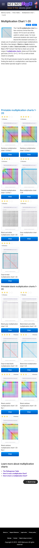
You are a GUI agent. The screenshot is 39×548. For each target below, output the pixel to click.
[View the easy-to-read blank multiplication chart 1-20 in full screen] (10, 349)
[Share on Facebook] (34, 25)
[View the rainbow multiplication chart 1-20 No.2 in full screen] (10, 134)
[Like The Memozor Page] (28, 25)
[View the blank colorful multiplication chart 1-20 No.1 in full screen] (10, 389)
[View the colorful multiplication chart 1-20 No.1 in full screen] (10, 176)
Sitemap (9, 538)
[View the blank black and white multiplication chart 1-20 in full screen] (29, 309)
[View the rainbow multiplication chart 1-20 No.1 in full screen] (29, 134)
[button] (3, 4)
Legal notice (24, 532)
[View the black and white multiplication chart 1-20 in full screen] (10, 218)
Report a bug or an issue (25, 538)
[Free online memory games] (20, 5)
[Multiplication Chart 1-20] (6, 32)
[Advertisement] (19, 86)
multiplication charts (14, 51)
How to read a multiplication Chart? (15, 473)
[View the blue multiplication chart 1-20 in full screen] (29, 176)
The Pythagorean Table (11, 471)
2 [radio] (3, 117)
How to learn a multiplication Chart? (15, 476)
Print (10, 155)
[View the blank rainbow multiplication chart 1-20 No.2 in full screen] (10, 431)
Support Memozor (14, 532)
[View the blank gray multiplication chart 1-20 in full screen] (10, 309)
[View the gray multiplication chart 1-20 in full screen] (29, 218)
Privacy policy (32, 532)
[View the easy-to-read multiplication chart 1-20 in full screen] (10, 260)
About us (5, 532)
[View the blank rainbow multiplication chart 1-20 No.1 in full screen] (29, 389)
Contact (15, 538)
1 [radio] (2, 117)
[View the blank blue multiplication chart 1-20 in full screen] (29, 349)
